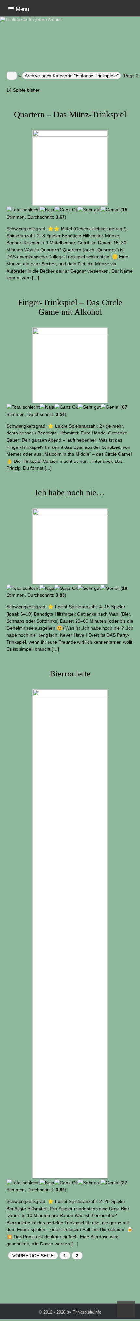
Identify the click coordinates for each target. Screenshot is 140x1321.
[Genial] (110, 210)
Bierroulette (70, 673)
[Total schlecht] (23, 210)
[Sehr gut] (89, 210)
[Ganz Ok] (66, 210)
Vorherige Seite (33, 1255)
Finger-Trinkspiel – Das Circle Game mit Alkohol (70, 307)
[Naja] (47, 210)
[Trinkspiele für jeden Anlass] (10, 19)
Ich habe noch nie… (70, 492)
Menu (22, 9)
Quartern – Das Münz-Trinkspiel (70, 114)
